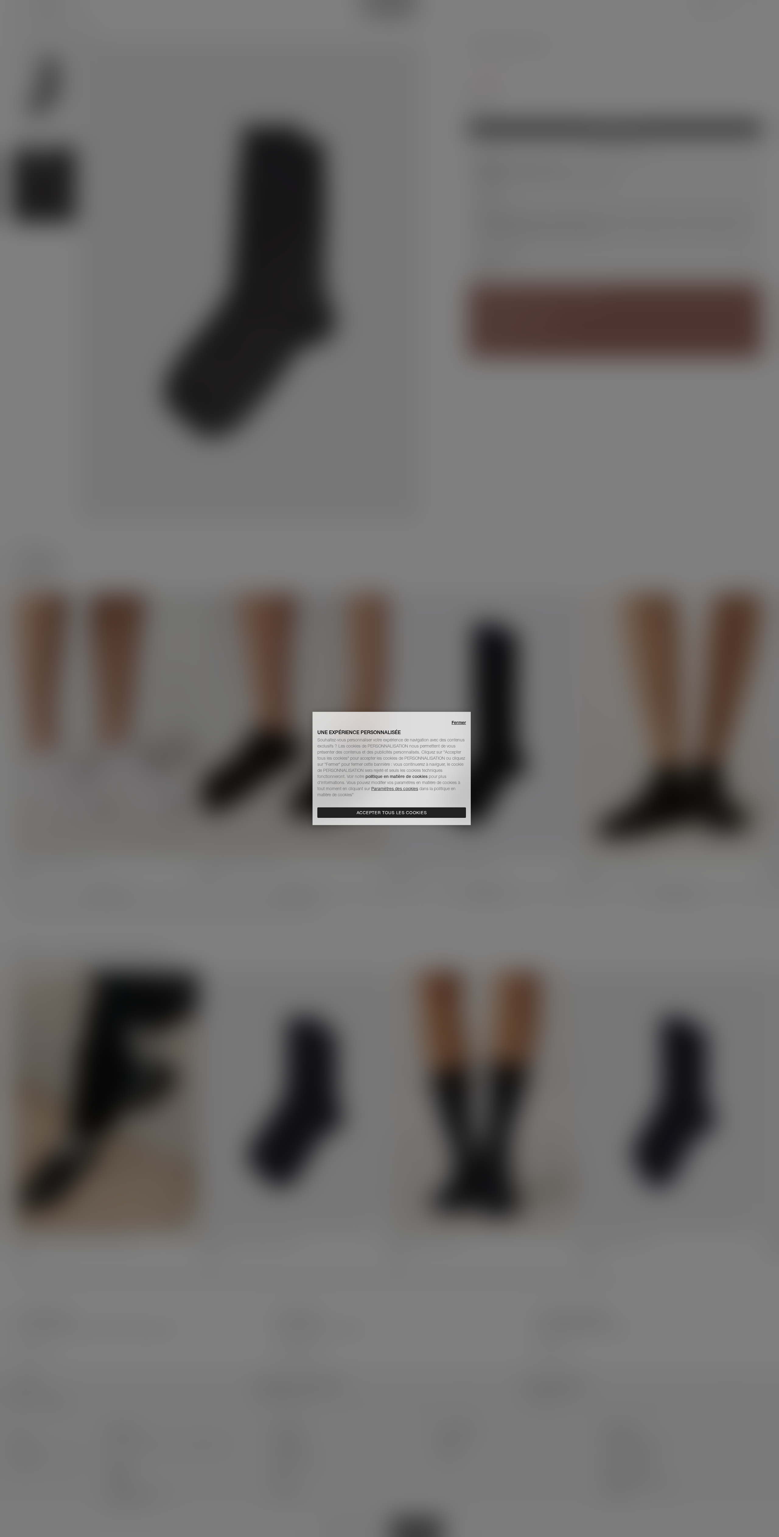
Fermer (459, 722)
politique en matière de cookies (397, 776)
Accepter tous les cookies (392, 812)
